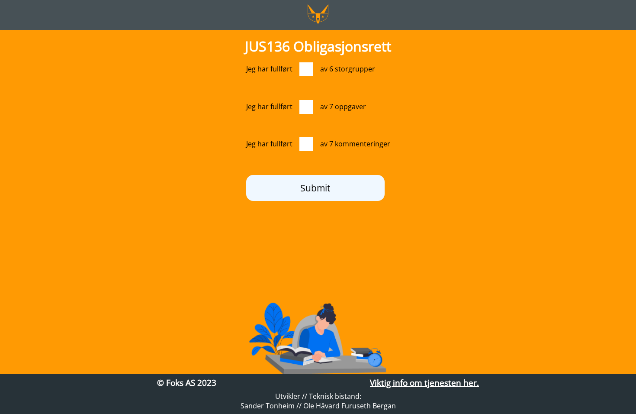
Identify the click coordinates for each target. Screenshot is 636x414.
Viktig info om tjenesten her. (424, 382)
